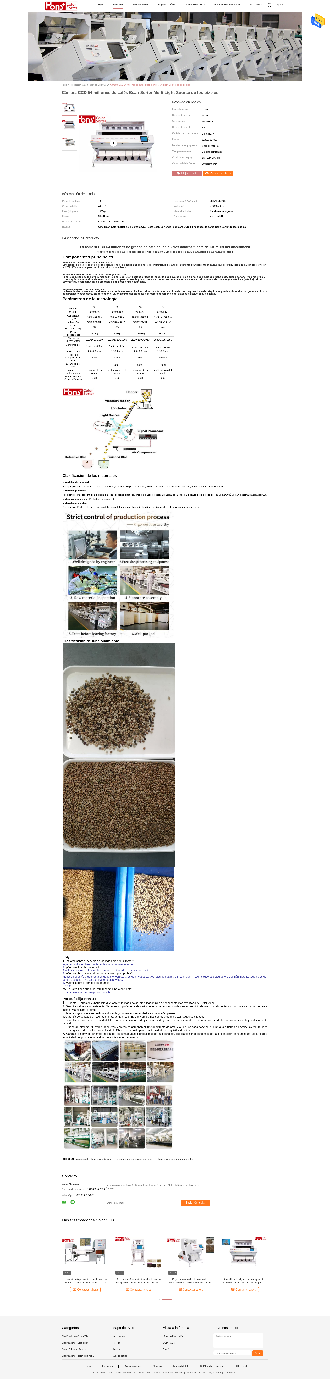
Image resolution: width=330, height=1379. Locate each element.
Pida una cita (256, 4)
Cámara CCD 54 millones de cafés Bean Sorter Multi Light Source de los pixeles (150, 85)
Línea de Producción (173, 1336)
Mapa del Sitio (181, 1366)
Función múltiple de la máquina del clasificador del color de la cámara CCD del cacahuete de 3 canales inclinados (243, 1281)
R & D (166, 1349)
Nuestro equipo (119, 1356)
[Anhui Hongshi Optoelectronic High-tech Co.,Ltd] (61, 6)
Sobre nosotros (140, 4)
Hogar (101, 4)
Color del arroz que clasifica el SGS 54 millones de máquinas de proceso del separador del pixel (191, 1281)
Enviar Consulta (195, 1202)
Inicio (88, 1366)
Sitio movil (241, 1366)
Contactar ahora (220, 173)
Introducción (118, 1336)
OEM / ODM (169, 1343)
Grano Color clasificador (74, 1349)
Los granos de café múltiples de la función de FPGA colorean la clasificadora (138, 1281)
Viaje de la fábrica (167, 4)
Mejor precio (188, 173)
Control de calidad (195, 4)
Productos (118, 4)
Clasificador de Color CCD (75, 1336)
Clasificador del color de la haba (78, 1356)
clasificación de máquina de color (175, 1159)
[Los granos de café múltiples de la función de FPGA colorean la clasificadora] (138, 1251)
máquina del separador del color (134, 1159)
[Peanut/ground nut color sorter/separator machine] (122, 156)
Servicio (116, 1349)
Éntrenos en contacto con (227, 4)
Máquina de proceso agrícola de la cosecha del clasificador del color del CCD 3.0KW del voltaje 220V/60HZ (85, 1281)
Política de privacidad (212, 1366)
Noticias (157, 1366)
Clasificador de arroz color (75, 1343)
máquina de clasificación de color (94, 1159)
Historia (116, 1343)
